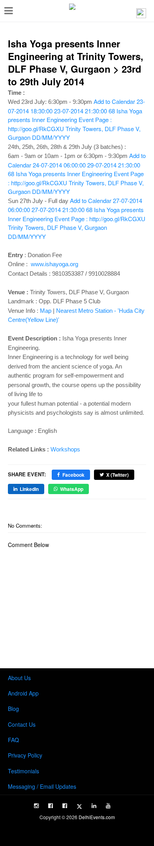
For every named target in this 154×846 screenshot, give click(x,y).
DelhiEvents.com (97, 817)
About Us (19, 678)
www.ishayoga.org (54, 264)
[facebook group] (64, 805)
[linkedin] (94, 805)
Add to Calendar (76, 119)
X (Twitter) (117, 474)
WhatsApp (71, 489)
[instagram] (36, 805)
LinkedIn (29, 489)
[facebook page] (50, 805)
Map (45, 310)
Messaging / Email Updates (42, 786)
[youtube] (108, 805)
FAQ (13, 740)
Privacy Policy (25, 755)
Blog (13, 709)
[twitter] (79, 806)
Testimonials (23, 771)
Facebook (73, 474)
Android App (23, 693)
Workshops (65, 449)
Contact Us (22, 724)
